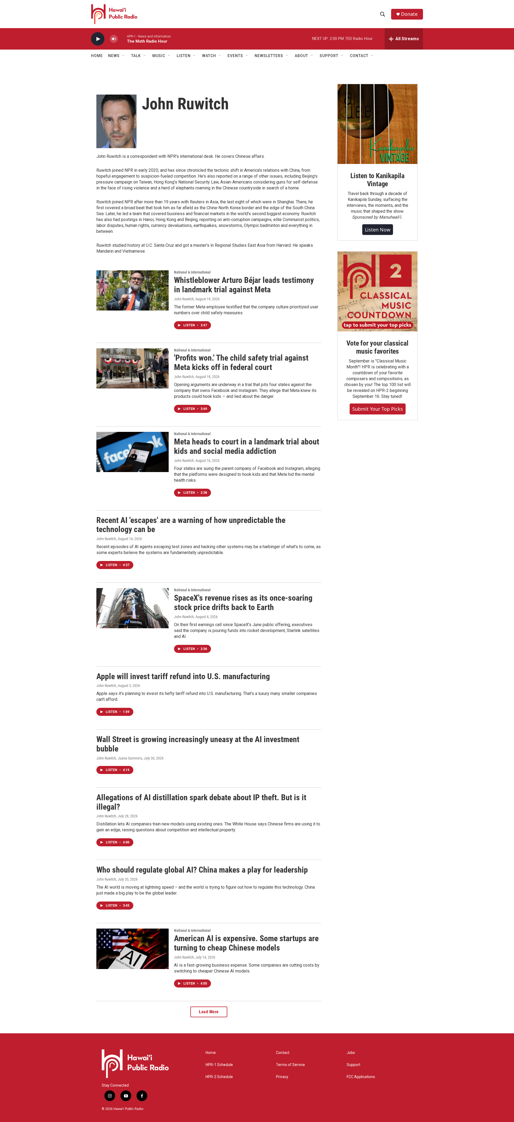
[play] (97, 39)
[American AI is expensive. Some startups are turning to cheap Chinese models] (132, 949)
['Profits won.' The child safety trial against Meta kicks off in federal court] (132, 368)
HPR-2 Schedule (219, 1077)
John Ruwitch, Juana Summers (119, 758)
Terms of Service (290, 1065)
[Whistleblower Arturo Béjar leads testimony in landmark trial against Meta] (132, 290)
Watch (209, 56)
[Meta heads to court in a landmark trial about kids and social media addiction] (132, 452)
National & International (192, 272)
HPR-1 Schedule (219, 1065)
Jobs (351, 1053)
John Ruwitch (184, 299)
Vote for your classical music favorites (377, 347)
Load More (209, 1011)
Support (353, 1065)
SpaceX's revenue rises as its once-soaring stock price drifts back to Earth (243, 602)
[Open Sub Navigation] (124, 56)
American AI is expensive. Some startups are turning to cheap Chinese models (246, 943)
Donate (409, 14)
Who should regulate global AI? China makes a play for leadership (202, 869)
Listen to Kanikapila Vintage (377, 180)
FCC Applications (361, 1077)
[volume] (113, 39)
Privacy (282, 1077)
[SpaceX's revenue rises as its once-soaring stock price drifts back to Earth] (132, 608)
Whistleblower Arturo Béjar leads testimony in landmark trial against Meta (244, 284)
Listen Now (377, 229)
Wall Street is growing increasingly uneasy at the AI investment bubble (197, 744)
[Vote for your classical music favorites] (377, 291)
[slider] (122, 39)
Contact (282, 1053)
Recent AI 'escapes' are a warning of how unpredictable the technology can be (190, 524)
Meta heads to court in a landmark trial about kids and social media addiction (246, 446)
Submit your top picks (377, 409)
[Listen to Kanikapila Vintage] (377, 124)
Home (97, 56)
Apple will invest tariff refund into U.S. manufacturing (183, 676)
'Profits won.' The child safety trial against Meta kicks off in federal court (241, 362)
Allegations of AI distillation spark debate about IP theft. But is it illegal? (201, 802)
